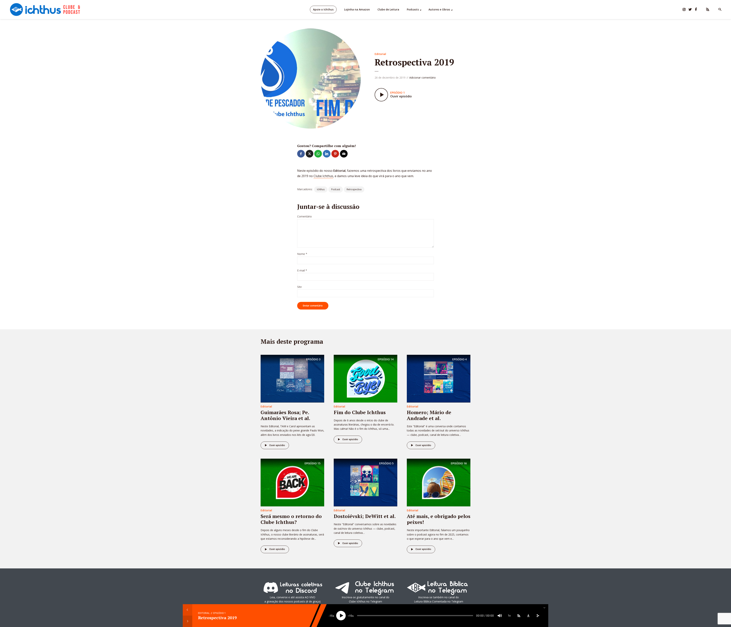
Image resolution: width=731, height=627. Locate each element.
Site (299, 287)
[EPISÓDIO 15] (292, 482)
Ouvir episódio (277, 445)
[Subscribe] (519, 615)
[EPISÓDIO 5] (365, 482)
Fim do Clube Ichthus (360, 412)
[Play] (341, 615)
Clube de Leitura (388, 9)
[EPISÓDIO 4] (438, 378)
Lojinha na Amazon (357, 9)
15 (331, 615)
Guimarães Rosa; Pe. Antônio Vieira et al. (285, 415)
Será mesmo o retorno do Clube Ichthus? (291, 519)
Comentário (304, 216)
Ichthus (321, 189)
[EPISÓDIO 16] (438, 482)
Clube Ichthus (323, 176)
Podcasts (413, 9)
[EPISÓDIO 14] (365, 378)
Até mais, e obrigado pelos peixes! (438, 519)
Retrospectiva (354, 189)
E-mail (302, 270)
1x (509, 615)
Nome (302, 254)
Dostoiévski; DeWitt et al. (365, 516)
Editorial (380, 54)
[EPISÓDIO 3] (292, 378)
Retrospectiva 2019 (217, 617)
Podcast (335, 189)
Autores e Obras (439, 9)
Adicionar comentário (422, 77)
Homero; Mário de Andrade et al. (429, 415)
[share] (538, 615)
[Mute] (499, 615)
